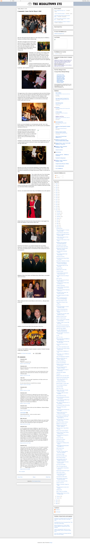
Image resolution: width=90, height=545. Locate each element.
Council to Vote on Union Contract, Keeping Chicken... (62, 433)
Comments (58, 177)
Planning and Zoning (61, 78)
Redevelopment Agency (61, 75)
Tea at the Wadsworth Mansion (61, 385)
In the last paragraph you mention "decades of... (62, 21)
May (57, 223)
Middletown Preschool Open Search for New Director (62, 365)
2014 (57, 204)
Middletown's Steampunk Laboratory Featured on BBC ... (62, 235)
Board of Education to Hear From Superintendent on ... (62, 417)
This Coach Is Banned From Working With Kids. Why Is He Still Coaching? (62, 534)
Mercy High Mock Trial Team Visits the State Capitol (62, 342)
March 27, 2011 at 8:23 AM (25, 375)
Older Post (48, 477)
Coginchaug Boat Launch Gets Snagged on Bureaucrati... (61, 460)
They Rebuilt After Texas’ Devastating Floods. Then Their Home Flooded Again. (63, 523)
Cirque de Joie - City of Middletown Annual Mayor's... (62, 354)
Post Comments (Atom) (36, 481)
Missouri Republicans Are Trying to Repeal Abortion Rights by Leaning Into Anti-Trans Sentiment (62, 526)
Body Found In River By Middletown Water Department (62, 339)
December (58, 211)
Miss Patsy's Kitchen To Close (61, 300)
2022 (57, 190)
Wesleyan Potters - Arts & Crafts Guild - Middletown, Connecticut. (63, 144)
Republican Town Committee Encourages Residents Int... (61, 243)
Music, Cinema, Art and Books (61, 491)
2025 (57, 185)
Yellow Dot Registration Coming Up (62, 356)
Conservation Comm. (60, 74)
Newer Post (20, 477)
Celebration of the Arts (60, 256)
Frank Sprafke (23, 412)
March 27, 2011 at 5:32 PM (25, 403)
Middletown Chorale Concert (61, 316)
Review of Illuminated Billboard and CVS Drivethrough (62, 400)
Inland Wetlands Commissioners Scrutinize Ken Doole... (62, 479)
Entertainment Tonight (60, 454)
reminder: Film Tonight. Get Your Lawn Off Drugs (62, 238)
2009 (57, 501)
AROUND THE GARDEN (61, 328)
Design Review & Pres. (61, 76)
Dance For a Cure (59, 337)
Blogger (51, 542)
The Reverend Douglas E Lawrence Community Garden (62, 307)
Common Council (60, 82)
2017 (57, 199)
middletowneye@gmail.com (59, 33)
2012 (57, 208)
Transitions (58, 374)
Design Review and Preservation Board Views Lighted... (62, 249)
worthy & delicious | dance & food (62, 232)
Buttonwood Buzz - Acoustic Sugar (62, 383)
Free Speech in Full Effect (61, 381)
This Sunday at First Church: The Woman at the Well (62, 293)
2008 (57, 503)
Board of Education (60, 81)
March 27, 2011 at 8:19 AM (25, 363)
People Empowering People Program (62, 470)
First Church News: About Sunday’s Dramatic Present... (62, 420)
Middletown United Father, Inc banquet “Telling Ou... (61, 359)
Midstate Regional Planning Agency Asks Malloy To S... (62, 446)
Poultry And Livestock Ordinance (62, 430)
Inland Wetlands (60, 80)
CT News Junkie (59, 111)
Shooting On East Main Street (61, 455)
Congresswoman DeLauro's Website (62, 163)
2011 (57, 209)
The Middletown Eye (57, 53)
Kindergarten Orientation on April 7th (63, 326)
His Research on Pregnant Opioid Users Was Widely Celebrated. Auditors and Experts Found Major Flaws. (63, 519)
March (58, 226)
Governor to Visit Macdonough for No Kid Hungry (62, 370)
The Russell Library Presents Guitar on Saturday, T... (62, 283)
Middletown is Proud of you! (61, 423)
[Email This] (35, 353)
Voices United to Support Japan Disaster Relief (61, 254)
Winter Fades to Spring (60, 472)
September (59, 216)
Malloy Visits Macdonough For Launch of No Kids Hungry (61, 298)
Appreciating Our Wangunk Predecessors (62, 99)
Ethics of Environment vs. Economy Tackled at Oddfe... (62, 231)
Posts (57, 175)
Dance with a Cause (59, 388)
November (59, 213)
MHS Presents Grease (60, 448)
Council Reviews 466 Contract (61, 476)
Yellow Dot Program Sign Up (61, 466)
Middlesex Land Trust (60, 116)
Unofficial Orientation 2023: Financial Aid (63, 108)
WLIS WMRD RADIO (60, 166)
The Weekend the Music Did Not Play (63, 405)
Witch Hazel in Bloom (60, 441)
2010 (57, 500)
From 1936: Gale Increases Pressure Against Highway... (62, 281)
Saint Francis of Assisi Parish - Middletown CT (61, 137)
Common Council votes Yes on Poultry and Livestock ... (61, 413)
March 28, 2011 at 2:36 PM (25, 469)
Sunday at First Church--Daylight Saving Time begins (62, 391)
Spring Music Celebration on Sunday (62, 260)
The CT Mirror (58, 92)
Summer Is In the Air (60, 482)
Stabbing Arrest (59, 489)
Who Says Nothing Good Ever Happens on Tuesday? (61, 368)
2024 (57, 187)
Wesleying (57, 107)
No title (57, 335)
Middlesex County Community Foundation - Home (61, 147)
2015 (57, 202)
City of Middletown (59, 168)
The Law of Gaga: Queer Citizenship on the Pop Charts (62, 320)
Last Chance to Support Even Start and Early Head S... (62, 462)
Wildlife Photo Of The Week (61, 269)
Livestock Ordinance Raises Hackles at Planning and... (62, 288)
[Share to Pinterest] (40, 353)
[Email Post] (33, 353)
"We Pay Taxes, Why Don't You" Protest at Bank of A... (62, 380)
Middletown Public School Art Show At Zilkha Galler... (62, 494)
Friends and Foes (59, 228)
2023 (57, 189)
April (58, 225)
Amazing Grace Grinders (60, 439)
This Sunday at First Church (61, 245)
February (58, 496)
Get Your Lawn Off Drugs (61, 362)
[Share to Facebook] (39, 353)
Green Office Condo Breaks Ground (62, 346)
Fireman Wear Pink (59, 437)
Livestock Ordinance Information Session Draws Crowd (62, 273)
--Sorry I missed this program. (59, 13)
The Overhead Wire (59, 121)
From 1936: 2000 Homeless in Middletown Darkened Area (61, 331)
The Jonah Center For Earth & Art (62, 98)
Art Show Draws (59, 449)
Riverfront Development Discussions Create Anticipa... (62, 398)
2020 (57, 194)
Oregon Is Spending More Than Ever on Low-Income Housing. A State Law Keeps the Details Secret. (62, 530)
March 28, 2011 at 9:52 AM (25, 424)
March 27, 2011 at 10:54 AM (25, 384)
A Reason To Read (59, 386)
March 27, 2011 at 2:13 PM (25, 390)
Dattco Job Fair (59, 278)
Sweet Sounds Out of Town (61, 395)
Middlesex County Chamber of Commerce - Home (61, 161)
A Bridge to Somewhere (60, 285)
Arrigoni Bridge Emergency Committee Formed (61, 474)
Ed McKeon (58, 509)
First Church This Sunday (60, 464)
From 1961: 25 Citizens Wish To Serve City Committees (62, 452)
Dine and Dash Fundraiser (60, 457)
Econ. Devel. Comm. (60, 77)
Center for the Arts (59, 149)
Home (34, 477)
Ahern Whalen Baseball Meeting (61, 128)
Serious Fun (58, 304)
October (58, 214)
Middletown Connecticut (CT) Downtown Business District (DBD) (62, 140)
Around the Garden (59, 271)
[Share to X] (38, 353)
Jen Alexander (58, 511)
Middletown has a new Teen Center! (62, 375)
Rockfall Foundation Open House (62, 246)
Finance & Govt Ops (60, 79)
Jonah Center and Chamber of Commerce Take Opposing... (61, 263)
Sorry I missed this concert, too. (59, 10)
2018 (57, 197)
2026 (57, 183)
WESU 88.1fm (58, 152)
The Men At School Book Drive (62, 309)
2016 (57, 201)
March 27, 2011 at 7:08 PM (25, 410)
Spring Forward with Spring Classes (62, 377)
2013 (57, 206)
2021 (57, 192)
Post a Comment (22, 471)
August (58, 218)
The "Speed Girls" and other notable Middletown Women (62, 314)
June (57, 221)
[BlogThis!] (37, 353)
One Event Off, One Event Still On (62, 325)
